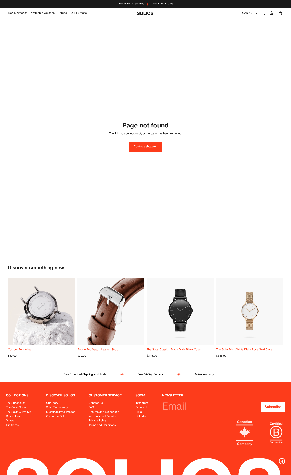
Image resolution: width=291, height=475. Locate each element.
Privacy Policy (97, 420)
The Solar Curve (16, 407)
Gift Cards (12, 425)
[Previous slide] (83, 311)
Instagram (141, 403)
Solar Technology (57, 407)
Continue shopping (145, 146)
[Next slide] (138, 311)
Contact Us (96, 403)
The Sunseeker (15, 403)
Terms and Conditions (102, 425)
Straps (10, 420)
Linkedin (140, 416)
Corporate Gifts (55, 416)
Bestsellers (13, 416)
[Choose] (141, 338)
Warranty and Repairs (102, 416)
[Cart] (280, 13)
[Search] (263, 13)
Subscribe (273, 407)
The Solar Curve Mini (19, 412)
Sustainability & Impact (60, 412)
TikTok (139, 412)
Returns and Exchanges (104, 412)
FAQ (91, 407)
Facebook (141, 407)
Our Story (52, 403)
